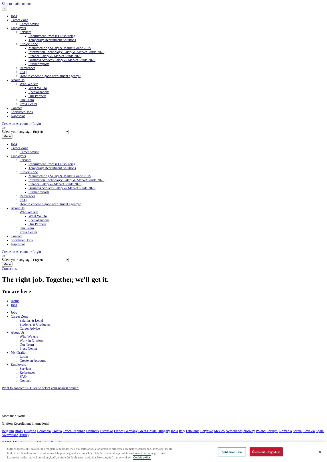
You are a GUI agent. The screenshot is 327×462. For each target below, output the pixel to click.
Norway (249, 431)
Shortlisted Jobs (22, 112)
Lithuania (192, 431)
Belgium (8, 431)
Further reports (38, 64)
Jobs (14, 16)
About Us (17, 80)
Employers (18, 28)
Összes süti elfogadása (266, 451)
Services (25, 32)
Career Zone (19, 20)
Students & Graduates (35, 324)
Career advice (29, 24)
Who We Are (29, 84)
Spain (320, 431)
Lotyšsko (206, 431)
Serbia (297, 431)
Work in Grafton (31, 340)
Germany (130, 431)
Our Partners (37, 96)
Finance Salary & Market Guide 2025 (54, 56)
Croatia (57, 431)
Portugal (272, 431)
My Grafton (19, 352)
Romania (285, 431)
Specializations (38, 92)
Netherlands (234, 431)
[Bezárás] (320, 452)
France (118, 431)
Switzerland (10, 435)
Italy (182, 431)
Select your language (16, 131)
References (27, 68)
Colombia (44, 431)
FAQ (23, 72)
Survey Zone (29, 44)
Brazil (19, 431)
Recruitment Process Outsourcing (51, 36)
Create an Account (15, 123)
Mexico (219, 431)
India (174, 431)
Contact (16, 108)
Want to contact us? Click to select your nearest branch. (40, 388)
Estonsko (106, 431)
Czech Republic (74, 431)
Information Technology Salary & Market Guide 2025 (66, 52)
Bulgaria (30, 431)
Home (15, 301)
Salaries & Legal (31, 320)
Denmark (92, 431)
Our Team (27, 100)
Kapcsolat (18, 116)
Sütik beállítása (232, 451)
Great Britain (147, 431)
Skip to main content (16, 4)
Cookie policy (142, 457)
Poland (261, 431)
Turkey (24, 435)
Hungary (163, 431)
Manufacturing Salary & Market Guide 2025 (59, 48)
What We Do (37, 88)
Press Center (28, 104)
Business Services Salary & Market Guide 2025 (61, 60)
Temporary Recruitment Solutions (52, 40)
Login (36, 123)
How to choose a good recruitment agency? (50, 76)
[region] (163, 452)
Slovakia (309, 431)
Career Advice (30, 328)
